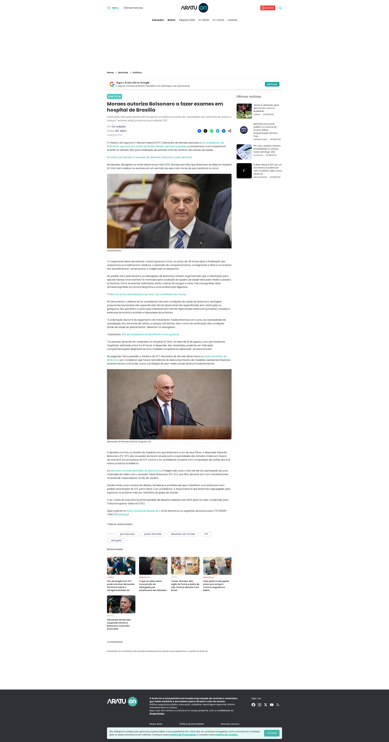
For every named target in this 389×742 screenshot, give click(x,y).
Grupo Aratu (156, 723)
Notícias (123, 72)
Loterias (232, 20)
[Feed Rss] (278, 705)
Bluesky (150, 511)
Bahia (171, 20)
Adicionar (272, 84)
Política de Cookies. (226, 734)
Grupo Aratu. (157, 713)
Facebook (139, 511)
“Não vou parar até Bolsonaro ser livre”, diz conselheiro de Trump (147, 294)
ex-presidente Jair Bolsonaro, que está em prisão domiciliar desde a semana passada (165, 144)
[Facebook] (253, 705)
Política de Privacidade (182, 734)
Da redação (119, 126)
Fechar (272, 733)
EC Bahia (204, 20)
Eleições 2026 (187, 20)
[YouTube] (272, 705)
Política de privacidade (192, 723)
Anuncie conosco (230, 723)
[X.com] (265, 705)
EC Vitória (218, 20)
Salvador (158, 20)
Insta (130, 511)
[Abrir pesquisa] (280, 8)
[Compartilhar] (230, 131)
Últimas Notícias (133, 8)
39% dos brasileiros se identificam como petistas (150, 334)
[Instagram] (259, 705)
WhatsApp (121, 514)
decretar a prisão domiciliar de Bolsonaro (135, 470)
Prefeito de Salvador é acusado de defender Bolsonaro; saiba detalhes (150, 157)
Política (137, 72)
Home (110, 72)
